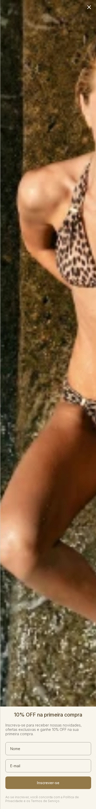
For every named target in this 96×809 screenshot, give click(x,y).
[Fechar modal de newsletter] (89, 7)
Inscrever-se (48, 783)
